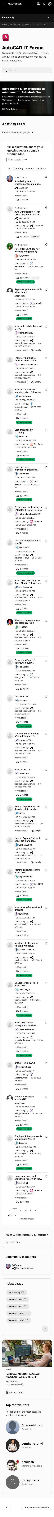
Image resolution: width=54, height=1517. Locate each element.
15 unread (34, 277)
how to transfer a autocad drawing (28, 909)
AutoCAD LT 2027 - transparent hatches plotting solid (25, 1025)
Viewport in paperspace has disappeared (27, 622)
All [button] (9, 168)
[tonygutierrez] (10, 391)
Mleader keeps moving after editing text (27, 735)
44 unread (35, 236)
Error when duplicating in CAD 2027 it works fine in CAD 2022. (28, 510)
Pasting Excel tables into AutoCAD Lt (28, 871)
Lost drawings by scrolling (24, 431)
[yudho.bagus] (10, 984)
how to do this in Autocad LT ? (28, 327)
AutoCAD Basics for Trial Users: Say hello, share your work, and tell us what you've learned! (27, 215)
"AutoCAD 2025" (15, 1299)
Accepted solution (24, 319)
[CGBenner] (10, 178)
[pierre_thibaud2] (10, 328)
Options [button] (25, 159)
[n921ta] (10, 808)
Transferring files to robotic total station (25, 359)
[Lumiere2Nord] (10, 1064)
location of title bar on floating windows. (26, 944)
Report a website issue (37, 1507)
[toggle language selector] (38, 4)
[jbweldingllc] (10, 909)
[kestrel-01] (10, 1178)
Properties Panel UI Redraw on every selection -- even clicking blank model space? (28, 664)
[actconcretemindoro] (10, 359)
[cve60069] (10, 622)
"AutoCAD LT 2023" (16, 1320)
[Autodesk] (15, 4)
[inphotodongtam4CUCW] (10, 509)
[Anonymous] (10, 291)
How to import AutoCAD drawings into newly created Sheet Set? (27, 809)
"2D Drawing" (14, 1292)
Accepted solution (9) (25, 459)
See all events (16, 1392)
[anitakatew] (10, 771)
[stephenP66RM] (10, 871)
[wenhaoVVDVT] (10, 840)
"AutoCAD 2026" (15, 1306)
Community (8, 17)
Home (4, 24)
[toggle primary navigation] (5, 4)
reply (38, 350)
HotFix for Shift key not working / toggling (27, 250)
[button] (46, 289)
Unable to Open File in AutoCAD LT (26, 984)
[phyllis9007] (10, 542)
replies (24, 236)
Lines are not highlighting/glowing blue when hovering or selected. (27, 471)
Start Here (14, 1242)
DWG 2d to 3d (22, 696)
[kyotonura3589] (10, 735)
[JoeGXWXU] (10, 468)
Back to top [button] (6, 1507)
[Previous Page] (9, 1210)
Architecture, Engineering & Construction (28, 24)
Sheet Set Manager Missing (25, 1098)
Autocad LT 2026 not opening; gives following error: (28, 392)
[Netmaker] (10, 431)
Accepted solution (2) (25, 282)
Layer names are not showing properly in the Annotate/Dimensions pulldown (27, 1180)
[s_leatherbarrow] (10, 1024)
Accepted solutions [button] (36, 168)
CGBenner (17, 1265)
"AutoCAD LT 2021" (16, 1313)
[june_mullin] (10, 209)
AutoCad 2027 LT (23, 769)
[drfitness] (10, 698)
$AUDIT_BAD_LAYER (25, 1063)
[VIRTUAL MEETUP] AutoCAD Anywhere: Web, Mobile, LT (23, 1375)
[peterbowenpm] (10, 582)
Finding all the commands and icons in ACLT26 (28, 1138)
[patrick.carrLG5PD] (10, 945)
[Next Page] (15, 1215)
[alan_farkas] (10, 662)
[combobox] (27, 70)
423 (9, 1215)
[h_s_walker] (10, 246)
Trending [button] (18, 168)
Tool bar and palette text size (28, 542)
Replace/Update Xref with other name (28, 291)
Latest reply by (21, 225)
